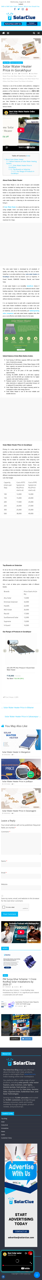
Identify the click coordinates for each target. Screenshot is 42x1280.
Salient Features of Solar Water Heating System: (21, 162)
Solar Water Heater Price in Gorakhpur (22, 76)
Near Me (6, 63)
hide (28, 156)
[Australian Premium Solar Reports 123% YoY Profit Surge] (7, 1001)
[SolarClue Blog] (21, 1059)
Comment (5, 832)
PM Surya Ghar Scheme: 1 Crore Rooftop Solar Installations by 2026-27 (19, 981)
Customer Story (6, 1138)
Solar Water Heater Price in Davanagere (19, 811)
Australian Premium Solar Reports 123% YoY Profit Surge (27, 1003)
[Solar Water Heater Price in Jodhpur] (21, 760)
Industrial (4, 1125)
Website (4, 884)
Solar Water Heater (10, 207)
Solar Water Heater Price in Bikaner (17, 707)
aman (16, 73)
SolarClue (27, 1274)
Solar (3, 1122)
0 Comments (24, 73)
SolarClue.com (29, 1074)
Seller (3, 1135)
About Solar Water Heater (13, 159)
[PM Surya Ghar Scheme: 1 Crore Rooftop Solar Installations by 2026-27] (21, 953)
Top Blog (4, 1118)
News (5, 975)
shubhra (16, 987)
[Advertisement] (21, 244)
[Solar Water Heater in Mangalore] (21, 731)
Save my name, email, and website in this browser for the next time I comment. (20, 899)
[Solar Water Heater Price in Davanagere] (21, 789)
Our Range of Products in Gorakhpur (22, 172)
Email (4, 873)
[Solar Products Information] (3, 33)
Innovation (4, 1128)
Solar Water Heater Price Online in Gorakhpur (20, 81)
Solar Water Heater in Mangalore (16, 752)
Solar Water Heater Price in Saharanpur (23, 716)
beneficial (30, 286)
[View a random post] (38, 33)
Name (4, 861)
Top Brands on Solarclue (19, 169)
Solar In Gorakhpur (16, 63)
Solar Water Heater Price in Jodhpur (17, 781)
